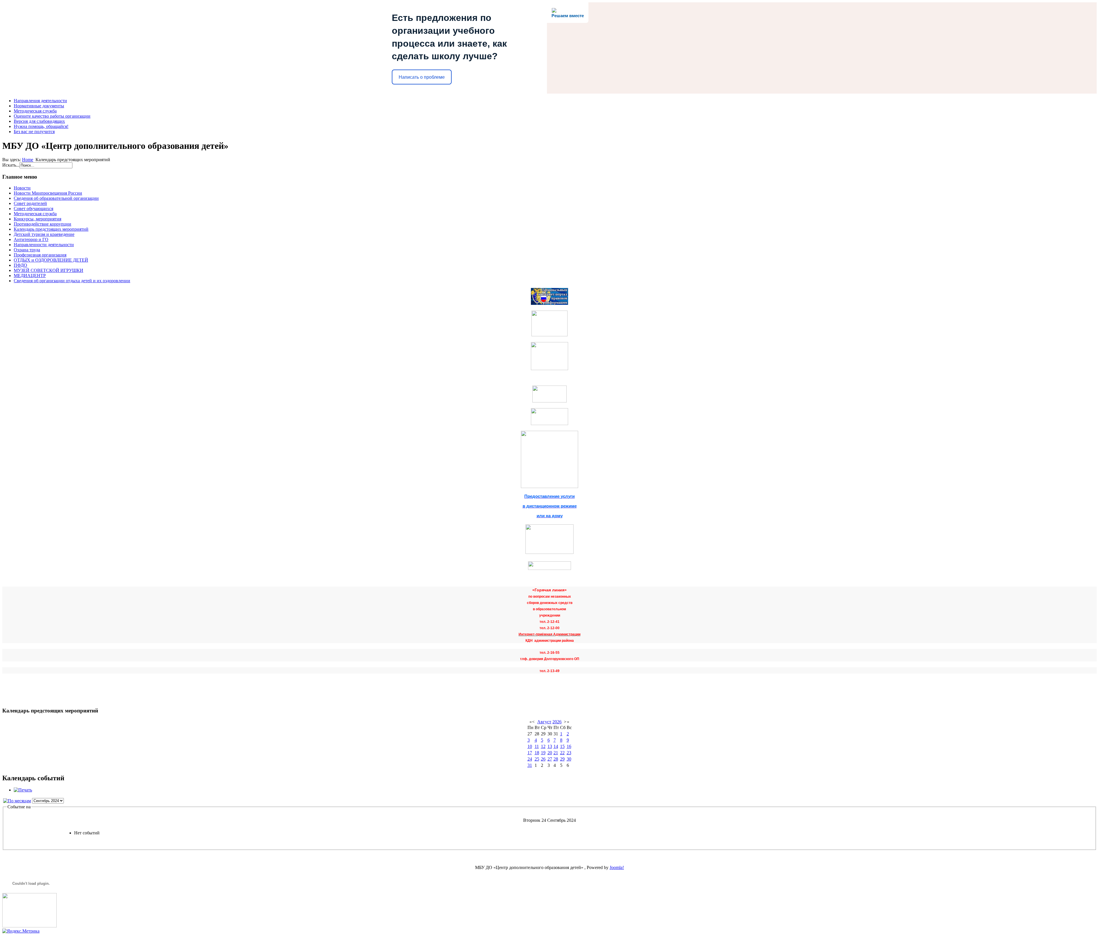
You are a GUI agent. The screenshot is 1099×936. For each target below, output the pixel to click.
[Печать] (23, 789)
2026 (557, 721)
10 (529, 746)
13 (549, 746)
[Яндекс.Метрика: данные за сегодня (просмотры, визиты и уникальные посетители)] (20, 931)
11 (537, 746)
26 (543, 759)
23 (569, 752)
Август (544, 721)
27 (549, 759)
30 (569, 759)
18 (537, 752)
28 (556, 759)
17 (529, 752)
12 (543, 746)
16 (569, 746)
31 (529, 765)
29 (562, 759)
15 (562, 746)
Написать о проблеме (422, 77)
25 (537, 759)
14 (556, 746)
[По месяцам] (17, 800)
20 (549, 752)
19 (543, 752)
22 (562, 752)
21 (556, 752)
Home (27, 159)
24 (529, 759)
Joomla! (617, 867)
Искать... (10, 165)
